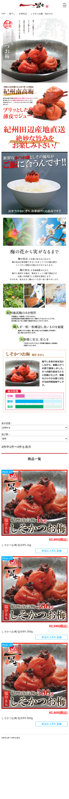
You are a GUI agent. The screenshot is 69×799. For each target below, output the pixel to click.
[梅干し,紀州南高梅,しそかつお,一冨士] (34, 503)
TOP (3, 14)
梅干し (12, 14)
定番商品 (23, 14)
